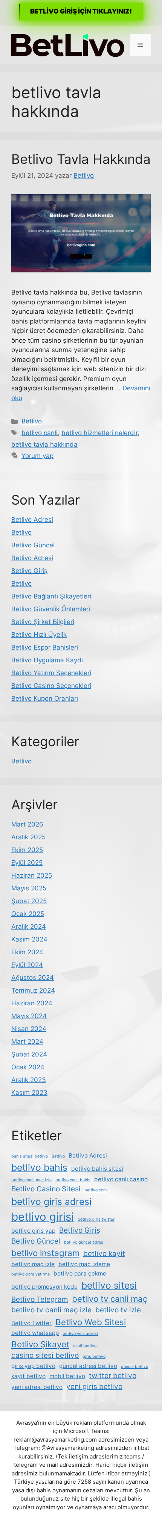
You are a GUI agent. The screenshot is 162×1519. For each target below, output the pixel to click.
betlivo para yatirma (30, 1274)
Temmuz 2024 (33, 990)
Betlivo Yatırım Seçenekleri (51, 673)
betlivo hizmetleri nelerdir (99, 433)
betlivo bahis (39, 1167)
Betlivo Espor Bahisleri (44, 647)
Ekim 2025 (27, 850)
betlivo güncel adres (83, 1242)
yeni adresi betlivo (37, 1387)
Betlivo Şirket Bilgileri (42, 622)
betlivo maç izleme (84, 1264)
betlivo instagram (45, 1253)
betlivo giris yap (33, 1230)
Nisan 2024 (28, 1028)
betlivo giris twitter (96, 1219)
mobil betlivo (67, 1376)
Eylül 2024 (27, 965)
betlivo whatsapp (35, 1332)
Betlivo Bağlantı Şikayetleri (51, 596)
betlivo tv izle (118, 1310)
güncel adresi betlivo (88, 1365)
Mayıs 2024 (29, 1016)
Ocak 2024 (27, 1067)
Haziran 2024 (31, 1003)
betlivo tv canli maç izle (51, 1310)
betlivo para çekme (79, 1273)
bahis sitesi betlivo (29, 1156)
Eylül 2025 (27, 862)
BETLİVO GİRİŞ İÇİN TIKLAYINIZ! (81, 11)
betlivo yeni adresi (80, 1333)
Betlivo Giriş (29, 570)
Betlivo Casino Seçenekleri (51, 685)
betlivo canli (39, 433)
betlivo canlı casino (121, 1179)
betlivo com (95, 1190)
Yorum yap (37, 455)
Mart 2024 (27, 1041)
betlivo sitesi (109, 1285)
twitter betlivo (112, 1375)
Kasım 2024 (29, 939)
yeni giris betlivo (94, 1386)
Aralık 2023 (28, 1080)
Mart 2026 (27, 824)
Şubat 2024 (29, 1054)
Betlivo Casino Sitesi (46, 1189)
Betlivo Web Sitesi (90, 1322)
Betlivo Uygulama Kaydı (47, 660)
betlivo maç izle (33, 1264)
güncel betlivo (134, 1366)
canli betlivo (84, 1346)
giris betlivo (94, 1356)
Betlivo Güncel (33, 545)
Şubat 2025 (29, 901)
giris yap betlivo (33, 1365)
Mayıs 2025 (28, 888)
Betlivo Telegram (39, 1299)
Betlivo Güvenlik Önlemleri (50, 609)
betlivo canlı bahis (72, 1179)
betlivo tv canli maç (109, 1299)
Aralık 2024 (28, 926)
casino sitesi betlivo (45, 1355)
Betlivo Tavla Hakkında (81, 159)
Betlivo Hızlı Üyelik (39, 634)
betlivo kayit (104, 1253)
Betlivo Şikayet (40, 1344)
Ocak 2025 (27, 913)
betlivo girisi (42, 1216)
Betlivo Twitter (31, 1323)
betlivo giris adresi (51, 1201)
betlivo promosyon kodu (44, 1286)
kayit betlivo (28, 1376)
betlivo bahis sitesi (97, 1168)
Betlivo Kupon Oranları (44, 698)
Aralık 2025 (28, 837)
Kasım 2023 (29, 1092)
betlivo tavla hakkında (44, 444)
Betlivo (31, 421)
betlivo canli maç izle (31, 1179)
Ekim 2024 (27, 952)
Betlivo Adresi (32, 519)
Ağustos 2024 (32, 977)
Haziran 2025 (31, 875)
